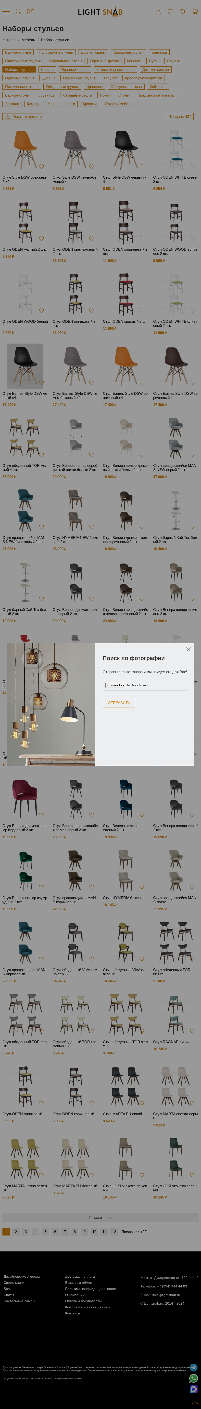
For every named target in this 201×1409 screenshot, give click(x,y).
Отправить (119, 703)
